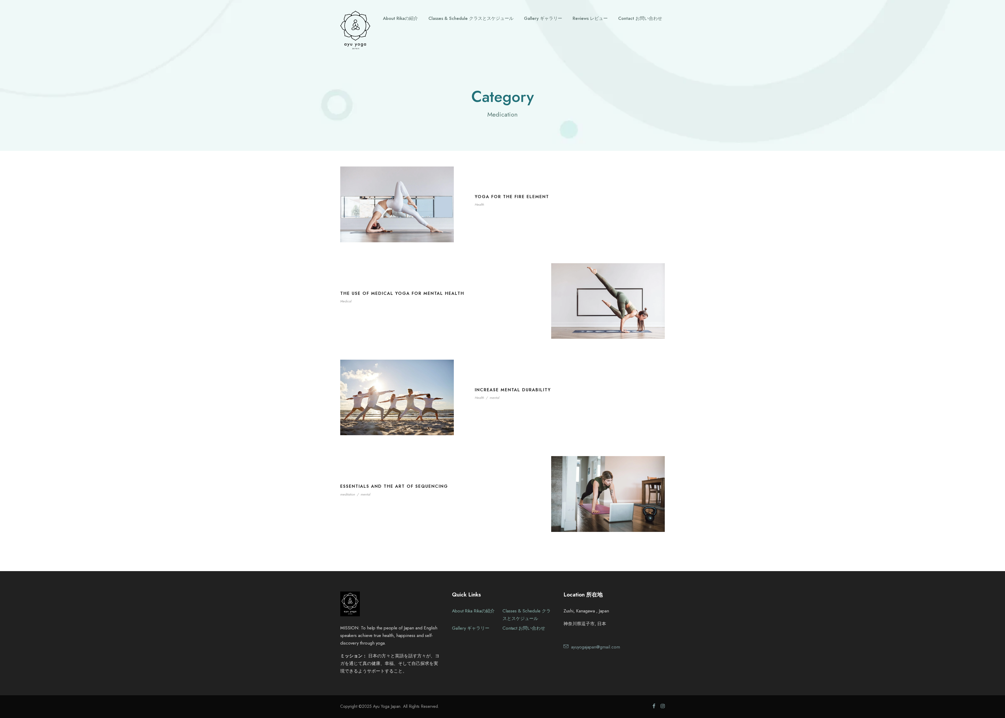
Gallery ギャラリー (543, 18)
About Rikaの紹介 (400, 18)
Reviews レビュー (590, 18)
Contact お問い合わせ (640, 18)
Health (479, 204)
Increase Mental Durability (513, 390)
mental (494, 397)
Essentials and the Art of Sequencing (394, 486)
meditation (347, 494)
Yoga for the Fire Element (512, 197)
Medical (345, 301)
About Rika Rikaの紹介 (473, 611)
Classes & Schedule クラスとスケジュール (470, 18)
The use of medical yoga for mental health (402, 293)
